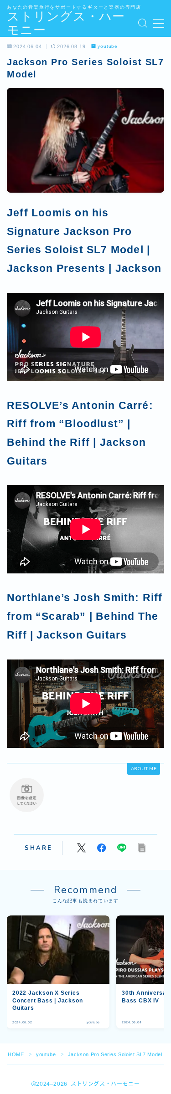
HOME (16, 1054)
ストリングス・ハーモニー (66, 23)
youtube (108, 46)
